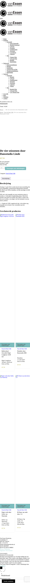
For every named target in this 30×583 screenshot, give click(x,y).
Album (12, 86)
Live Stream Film (14, 92)
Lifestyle (12, 54)
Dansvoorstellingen (12, 65)
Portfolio (5, 40)
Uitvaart (12, 46)
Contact (5, 98)
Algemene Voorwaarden (6, 550)
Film (8, 55)
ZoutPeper (3, 566)
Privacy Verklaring (5, 549)
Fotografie (9, 42)
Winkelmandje (4, 103)
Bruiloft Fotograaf (15, 45)
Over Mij (5, 94)
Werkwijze (6, 63)
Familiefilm (10, 68)
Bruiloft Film (13, 89)
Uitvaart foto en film (12, 69)
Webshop (5, 97)
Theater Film (13, 57)
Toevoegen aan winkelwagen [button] (5, 345)
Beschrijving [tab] (5, 178)
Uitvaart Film (13, 58)
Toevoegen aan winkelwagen (15, 168)
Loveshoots (13, 52)
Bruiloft (12, 60)
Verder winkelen (8, 581)
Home (5, 39)
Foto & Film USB (8, 112)
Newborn (12, 51)
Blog (4, 95)
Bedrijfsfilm (13, 62)
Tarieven (5, 74)
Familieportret (13, 49)
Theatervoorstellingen (12, 71)
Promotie (12, 48)
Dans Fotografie (14, 43)
